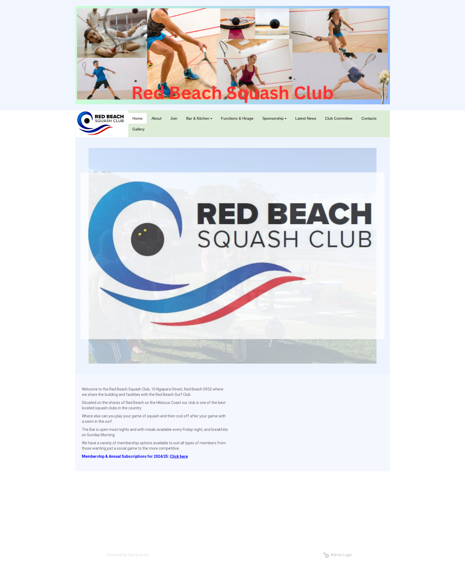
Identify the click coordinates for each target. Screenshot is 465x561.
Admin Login (340, 555)
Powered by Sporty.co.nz (128, 555)
